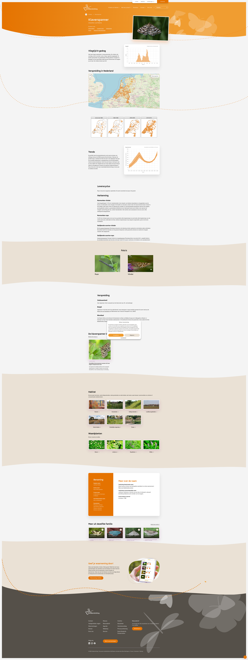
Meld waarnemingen (110, 641)
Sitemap (141, 651)
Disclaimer (136, 651)
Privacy (131, 651)
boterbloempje (121, 238)
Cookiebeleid (123, 337)
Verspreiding (91, 28)
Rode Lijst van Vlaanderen (103, 311)
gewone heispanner (105, 228)
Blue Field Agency (125, 651)
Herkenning (109, 28)
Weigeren (132, 335)
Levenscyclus (100, 28)
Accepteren (116, 335)
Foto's (89, 30)
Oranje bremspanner (102, 238)
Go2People (112, 651)
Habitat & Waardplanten (99, 30)
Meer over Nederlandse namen (125, 487)
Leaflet (158, 108)
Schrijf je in (137, 628)
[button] (90, 75)
